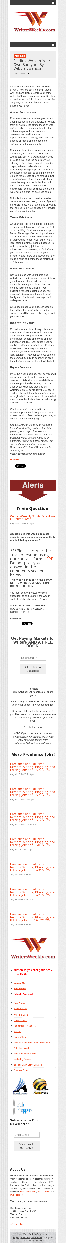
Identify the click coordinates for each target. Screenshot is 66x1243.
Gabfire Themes (34, 1240)
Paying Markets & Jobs (25, 1053)
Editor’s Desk (20, 1020)
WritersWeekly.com (37, 1234)
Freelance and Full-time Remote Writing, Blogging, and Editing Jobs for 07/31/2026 (32, 867)
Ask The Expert (21, 1048)
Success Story (21, 1070)
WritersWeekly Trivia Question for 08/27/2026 (32, 517)
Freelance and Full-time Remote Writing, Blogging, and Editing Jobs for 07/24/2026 (32, 892)
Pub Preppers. (17, 1194)
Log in (16, 1237)
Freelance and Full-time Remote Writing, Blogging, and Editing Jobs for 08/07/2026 (32, 842)
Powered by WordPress (31, 1237)
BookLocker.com (28, 1191)
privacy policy (17, 1224)
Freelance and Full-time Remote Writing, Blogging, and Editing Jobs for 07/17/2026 (32, 917)
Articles (20, 55)
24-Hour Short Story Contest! (28, 1064)
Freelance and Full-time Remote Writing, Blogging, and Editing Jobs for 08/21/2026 (32, 792)
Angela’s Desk (21, 1014)
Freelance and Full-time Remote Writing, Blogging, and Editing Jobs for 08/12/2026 (32, 817)
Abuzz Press (43, 1191)
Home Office (20, 1036)
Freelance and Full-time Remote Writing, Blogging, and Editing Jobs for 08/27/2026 (32, 767)
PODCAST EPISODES (25, 1025)
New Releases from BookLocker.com (32, 1042)
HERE (48, 558)
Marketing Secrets (22, 1059)
